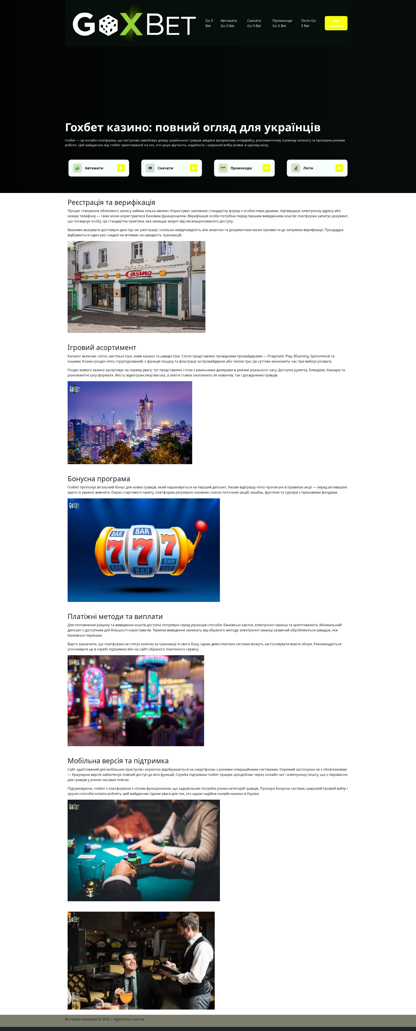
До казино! (336, 23)
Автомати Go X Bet (229, 23)
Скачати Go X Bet (254, 23)
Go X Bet (209, 23)
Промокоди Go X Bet (282, 23)
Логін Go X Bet (308, 23)
